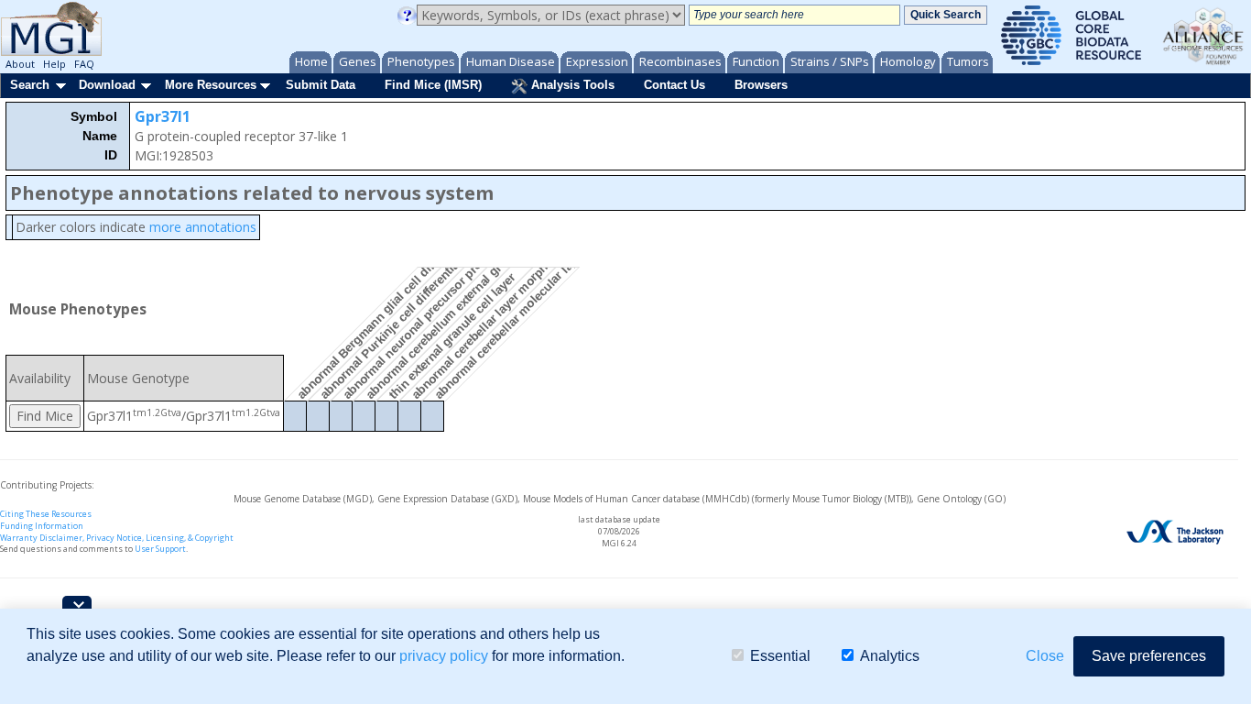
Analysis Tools (571, 85)
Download (107, 85)
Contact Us (674, 85)
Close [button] (1045, 656)
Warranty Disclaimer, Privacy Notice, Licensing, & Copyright (117, 538)
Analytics (889, 656)
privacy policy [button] (443, 656)
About (20, 64)
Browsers (761, 85)
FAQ (84, 64)
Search (29, 85)
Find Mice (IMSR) (433, 85)
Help (54, 64)
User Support (160, 549)
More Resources (210, 85)
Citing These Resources (46, 514)
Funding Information (41, 526)
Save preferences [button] (1149, 656)
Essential (780, 656)
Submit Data (320, 85)
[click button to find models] (45, 417)
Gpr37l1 (162, 116)
